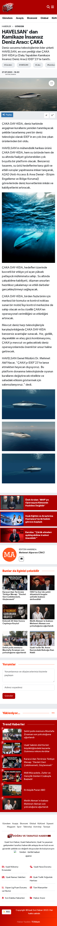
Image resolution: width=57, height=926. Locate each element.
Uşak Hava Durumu (42, 867)
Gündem (7, 18)
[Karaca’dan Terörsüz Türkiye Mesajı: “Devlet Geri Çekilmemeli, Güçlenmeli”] (14, 583)
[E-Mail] (21, 559)
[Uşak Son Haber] (8, 7)
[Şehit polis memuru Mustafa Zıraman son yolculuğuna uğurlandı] (14, 638)
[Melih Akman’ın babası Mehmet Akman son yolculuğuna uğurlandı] (42, 612)
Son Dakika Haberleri (15, 898)
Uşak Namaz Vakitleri (15, 877)
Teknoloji (27, 827)
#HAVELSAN (23, 65)
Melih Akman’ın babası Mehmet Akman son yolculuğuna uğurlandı (41, 623)
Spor (19, 827)
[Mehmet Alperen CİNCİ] (9, 554)
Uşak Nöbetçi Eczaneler (10, 868)
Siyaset (49, 823)
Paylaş (9, 115)
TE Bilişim (35, 922)
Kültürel (41, 823)
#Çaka (37, 65)
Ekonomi (32, 18)
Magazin (11, 827)
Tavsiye (46, 827)
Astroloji (37, 827)
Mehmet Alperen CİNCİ (32, 552)
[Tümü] (53, 713)
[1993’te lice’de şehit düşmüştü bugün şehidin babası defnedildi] (42, 583)
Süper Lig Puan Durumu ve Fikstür (14, 889)
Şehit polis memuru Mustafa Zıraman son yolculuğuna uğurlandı (14, 650)
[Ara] (48, 7)
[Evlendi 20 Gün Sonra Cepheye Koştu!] (14, 612)
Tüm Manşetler (40, 888)
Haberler (6, 26)
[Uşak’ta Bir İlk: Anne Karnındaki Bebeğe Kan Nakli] (42, 638)
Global (44, 18)
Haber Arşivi (39, 898)
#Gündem (8, 65)
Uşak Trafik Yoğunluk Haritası (41, 879)
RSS (8, 912)
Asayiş (20, 18)
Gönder (9, 696)
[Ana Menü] (52, 7)
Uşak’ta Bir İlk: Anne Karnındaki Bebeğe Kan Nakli (42, 650)
